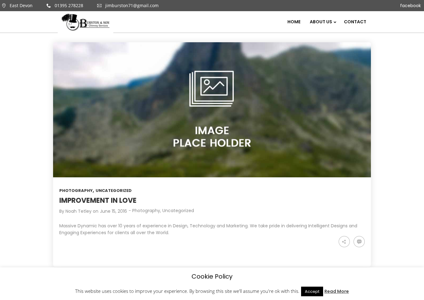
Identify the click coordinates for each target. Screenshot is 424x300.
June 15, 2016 (113, 211)
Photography (76, 190)
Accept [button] (312, 291)
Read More (336, 291)
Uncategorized (114, 190)
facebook (410, 5)
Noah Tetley (78, 211)
